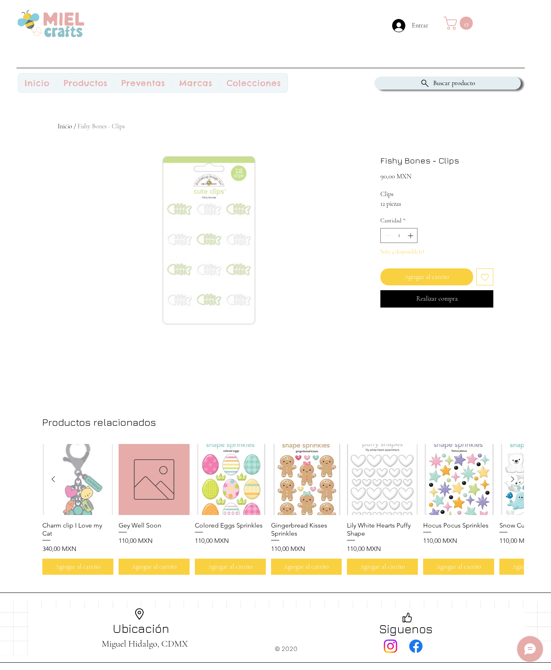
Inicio (65, 126)
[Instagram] (390, 646)
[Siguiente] (513, 479)
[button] (460, 23)
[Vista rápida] (77, 479)
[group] (283, 509)
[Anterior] (53, 479)
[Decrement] (387, 235)
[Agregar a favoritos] (484, 276)
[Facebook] (416, 646)
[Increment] (411, 235)
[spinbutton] (399, 235)
